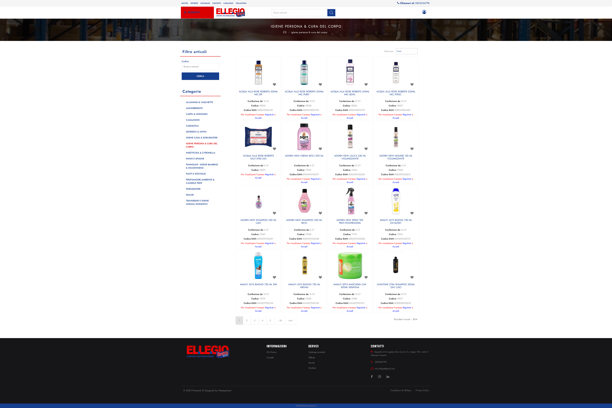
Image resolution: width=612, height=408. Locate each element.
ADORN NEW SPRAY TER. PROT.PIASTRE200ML (350, 222)
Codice (185, 61)
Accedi (258, 117)
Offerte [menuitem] (194, 3)
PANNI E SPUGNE (195, 158)
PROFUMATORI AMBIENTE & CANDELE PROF (200, 181)
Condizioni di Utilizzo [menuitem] (401, 390)
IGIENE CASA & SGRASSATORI (201, 137)
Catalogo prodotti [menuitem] (316, 352)
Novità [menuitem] (184, 3)
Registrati (269, 114)
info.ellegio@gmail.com (385, 368)
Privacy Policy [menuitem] (422, 390)
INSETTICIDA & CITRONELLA (200, 152)
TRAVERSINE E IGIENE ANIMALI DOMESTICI (197, 202)
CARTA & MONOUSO (197, 114)
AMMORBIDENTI (194, 108)
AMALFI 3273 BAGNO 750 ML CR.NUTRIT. (396, 222)
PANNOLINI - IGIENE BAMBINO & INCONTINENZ (202, 166)
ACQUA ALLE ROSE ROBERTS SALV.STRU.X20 (258, 157)
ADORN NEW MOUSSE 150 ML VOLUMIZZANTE (395, 157)
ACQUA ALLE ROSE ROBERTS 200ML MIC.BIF (258, 93)
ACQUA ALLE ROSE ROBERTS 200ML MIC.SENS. (350, 93)
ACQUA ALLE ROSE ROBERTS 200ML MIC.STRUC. (395, 93)
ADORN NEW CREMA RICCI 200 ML (304, 155)
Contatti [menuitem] (216, 3)
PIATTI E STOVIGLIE (196, 173)
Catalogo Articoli (285, 32)
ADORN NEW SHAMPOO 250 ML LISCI (258, 222)
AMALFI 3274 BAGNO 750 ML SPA (258, 284)
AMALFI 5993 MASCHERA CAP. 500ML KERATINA (350, 286)
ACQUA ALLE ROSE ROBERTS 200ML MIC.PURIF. (304, 93)
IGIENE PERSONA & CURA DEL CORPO (309, 32)
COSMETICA (192, 125)
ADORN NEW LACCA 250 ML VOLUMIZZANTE (350, 157)
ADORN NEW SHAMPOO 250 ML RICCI (304, 222)
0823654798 (422, 3)
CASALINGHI (193, 120)
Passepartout (225, 390)
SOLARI (190, 194)
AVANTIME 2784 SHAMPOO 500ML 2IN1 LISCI (396, 286)
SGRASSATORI (193, 188)
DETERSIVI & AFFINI (196, 131)
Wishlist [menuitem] (312, 368)
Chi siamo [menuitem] (205, 3)
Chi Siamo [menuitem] (272, 352)
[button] (331, 12)
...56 (279, 320)
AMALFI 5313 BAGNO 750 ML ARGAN (304, 286)
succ (290, 320)
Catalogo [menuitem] (228, 3)
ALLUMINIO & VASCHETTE (199, 102)
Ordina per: (389, 51)
